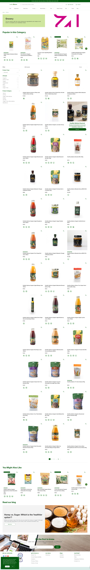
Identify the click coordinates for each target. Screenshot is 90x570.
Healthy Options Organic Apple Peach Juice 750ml (33, 125)
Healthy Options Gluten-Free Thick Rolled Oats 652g (32, 414)
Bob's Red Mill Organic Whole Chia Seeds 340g (44, 490)
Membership (77, 555)
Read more (10, 524)
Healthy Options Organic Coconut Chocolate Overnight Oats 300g (52, 382)
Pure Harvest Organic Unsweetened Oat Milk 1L (26, 55)
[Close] (18, 557)
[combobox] (41, 4)
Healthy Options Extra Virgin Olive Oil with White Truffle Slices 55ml (54, 93)
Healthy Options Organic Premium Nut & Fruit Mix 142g (54, 189)
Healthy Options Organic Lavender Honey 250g (54, 125)
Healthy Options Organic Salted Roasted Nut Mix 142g (54, 157)
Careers (33, 559)
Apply (57, 547)
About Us (33, 555)
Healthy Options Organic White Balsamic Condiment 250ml (76, 93)
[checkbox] (11, 72)
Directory (48, 555)
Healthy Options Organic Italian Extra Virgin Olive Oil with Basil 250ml (33, 318)
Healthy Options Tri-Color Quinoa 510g (76, 381)
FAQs (75, 557)
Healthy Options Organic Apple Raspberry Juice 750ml (32, 222)
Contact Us (77, 561)
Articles (61, 555)
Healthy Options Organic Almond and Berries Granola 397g (75, 414)
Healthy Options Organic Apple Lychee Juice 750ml (76, 318)
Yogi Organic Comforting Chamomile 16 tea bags (26, 490)
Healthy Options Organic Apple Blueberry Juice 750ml (54, 318)
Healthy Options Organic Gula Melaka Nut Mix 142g (54, 414)
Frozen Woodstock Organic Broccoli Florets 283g (61, 490)
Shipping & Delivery (79, 559)
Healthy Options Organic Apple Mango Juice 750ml (33, 286)
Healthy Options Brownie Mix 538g (75, 156)
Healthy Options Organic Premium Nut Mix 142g (77, 350)
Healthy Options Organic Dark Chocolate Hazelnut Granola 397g (32, 447)
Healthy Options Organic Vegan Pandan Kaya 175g (54, 222)
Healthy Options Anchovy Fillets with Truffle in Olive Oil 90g (31, 93)
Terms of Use (34, 563)
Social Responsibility (36, 557)
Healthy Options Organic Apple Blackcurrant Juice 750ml (33, 157)
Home (4, 12)
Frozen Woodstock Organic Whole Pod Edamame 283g (61, 55)
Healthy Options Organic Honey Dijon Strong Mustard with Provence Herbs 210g (77, 447)
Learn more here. (13, 563)
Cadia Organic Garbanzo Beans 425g (11, 55)
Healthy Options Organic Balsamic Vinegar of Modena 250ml (32, 189)
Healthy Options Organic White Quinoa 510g (78, 488)
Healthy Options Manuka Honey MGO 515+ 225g (77, 254)
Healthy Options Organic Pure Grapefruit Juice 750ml (32, 254)
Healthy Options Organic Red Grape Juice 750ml (32, 350)
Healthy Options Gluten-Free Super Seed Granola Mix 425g (76, 286)
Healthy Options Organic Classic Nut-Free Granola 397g (32, 382)
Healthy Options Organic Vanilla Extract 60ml (76, 222)
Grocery (7, 12)
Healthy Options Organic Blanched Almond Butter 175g (54, 286)
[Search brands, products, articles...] (21, 4)
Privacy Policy (34, 561)
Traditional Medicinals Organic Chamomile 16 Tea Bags (78, 53)
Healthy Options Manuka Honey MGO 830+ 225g (77, 189)
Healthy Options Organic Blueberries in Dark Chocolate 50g (10, 491)
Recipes (62, 557)
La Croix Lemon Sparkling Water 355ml (45, 53)
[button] (17, 8)
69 (58, 459)
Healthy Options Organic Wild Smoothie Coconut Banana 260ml (54, 350)
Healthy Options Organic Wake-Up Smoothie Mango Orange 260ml (53, 447)
